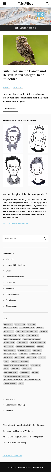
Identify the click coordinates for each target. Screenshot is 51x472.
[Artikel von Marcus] (13, 171)
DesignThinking (27, 328)
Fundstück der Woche (15, 276)
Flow (21, 335)
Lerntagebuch (24, 350)
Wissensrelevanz (32, 380)
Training (16, 369)
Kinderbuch (23, 343)
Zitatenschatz (11, 306)
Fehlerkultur (10, 335)
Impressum (10, 399)
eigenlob (38, 467)
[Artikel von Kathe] (38, 171)
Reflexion (31, 357)
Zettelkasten (11, 300)
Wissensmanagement (13, 380)
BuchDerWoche (10, 328)
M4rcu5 (6, 87)
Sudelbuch (10, 288)
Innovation (9, 343)
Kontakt (9, 410)
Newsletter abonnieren (12, 455)
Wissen (35, 372)
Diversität (8, 331)
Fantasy (43, 331)
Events (8, 271)
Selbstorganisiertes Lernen (16, 365)
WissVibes (25, 3)
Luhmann (37, 350)
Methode (23, 354)
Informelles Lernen (32, 339)
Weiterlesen (10, 109)
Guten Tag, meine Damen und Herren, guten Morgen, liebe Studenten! (24, 75)
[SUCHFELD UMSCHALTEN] (46, 3)
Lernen (40, 346)
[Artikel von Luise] (38, 139)
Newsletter (10, 282)
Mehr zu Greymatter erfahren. (15, 223)
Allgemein (10, 259)
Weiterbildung (10, 372)
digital (40, 328)
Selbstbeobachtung (20, 361)
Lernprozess (9, 350)
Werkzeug (24, 372)
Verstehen (27, 369)
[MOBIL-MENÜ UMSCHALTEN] (4, 3)
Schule (42, 357)
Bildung (31, 324)
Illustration (32, 335)
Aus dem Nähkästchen (15, 265)
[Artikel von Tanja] (13, 139)
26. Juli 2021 (18, 87)
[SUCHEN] (44, 238)
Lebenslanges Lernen (25, 346)
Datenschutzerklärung (15, 405)
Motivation (36, 354)
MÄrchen (8, 357)
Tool (6, 369)
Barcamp (8, 324)
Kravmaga (8, 346)
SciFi (6, 361)
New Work (19, 357)
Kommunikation (38, 343)
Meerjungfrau (10, 354)
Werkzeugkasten (13, 294)
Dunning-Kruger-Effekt (27, 331)
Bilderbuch (20, 324)
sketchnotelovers (23, 467)
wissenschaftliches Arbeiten (16, 376)
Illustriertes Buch (12, 339)
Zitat (21, 383)
